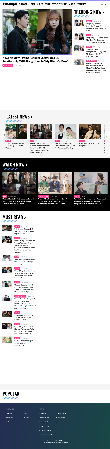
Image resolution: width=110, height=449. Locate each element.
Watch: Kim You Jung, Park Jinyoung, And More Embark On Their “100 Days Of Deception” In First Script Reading (25, 303)
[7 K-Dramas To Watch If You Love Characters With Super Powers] (7, 228)
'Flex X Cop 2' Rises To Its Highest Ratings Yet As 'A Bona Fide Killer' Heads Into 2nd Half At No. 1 (24, 330)
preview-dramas (20, 296)
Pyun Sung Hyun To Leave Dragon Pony (89, 144)
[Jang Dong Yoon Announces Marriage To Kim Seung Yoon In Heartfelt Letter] (79, 36)
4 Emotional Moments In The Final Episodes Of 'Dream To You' (23, 317)
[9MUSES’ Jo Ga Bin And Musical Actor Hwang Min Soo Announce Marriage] (65, 131)
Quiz (33, 4)
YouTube (26, 417)
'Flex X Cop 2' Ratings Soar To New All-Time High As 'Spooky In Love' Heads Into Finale (24, 274)
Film (32, 140)
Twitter (8, 422)
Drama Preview (8, 65)
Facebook (9, 413)
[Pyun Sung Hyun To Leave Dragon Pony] (90, 131)
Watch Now (13, 164)
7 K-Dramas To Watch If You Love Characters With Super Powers (24, 231)
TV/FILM (63, 4)
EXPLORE (23, 4)
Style (55, 4)
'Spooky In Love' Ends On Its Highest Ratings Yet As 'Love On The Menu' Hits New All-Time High (24, 288)
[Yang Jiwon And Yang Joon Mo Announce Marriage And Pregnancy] (7, 258)
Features (81, 4)
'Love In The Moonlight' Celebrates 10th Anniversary (23, 343)
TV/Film (77, 196)
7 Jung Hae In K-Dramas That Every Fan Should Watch (14, 145)
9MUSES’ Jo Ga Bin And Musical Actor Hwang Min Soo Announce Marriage (65, 145)
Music (72, 4)
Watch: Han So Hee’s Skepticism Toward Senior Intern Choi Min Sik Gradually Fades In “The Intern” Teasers (40, 147)
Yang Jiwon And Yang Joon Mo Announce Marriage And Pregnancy (24, 261)
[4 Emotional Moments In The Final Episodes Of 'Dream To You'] (7, 314)
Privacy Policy (44, 422)
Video (40, 4)
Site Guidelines (61, 413)
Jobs (57, 422)
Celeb (47, 4)
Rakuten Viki (59, 443)
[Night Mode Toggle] (105, 4)
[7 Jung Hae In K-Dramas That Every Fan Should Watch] (16, 131)
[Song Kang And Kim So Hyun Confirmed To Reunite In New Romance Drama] (79, 22)
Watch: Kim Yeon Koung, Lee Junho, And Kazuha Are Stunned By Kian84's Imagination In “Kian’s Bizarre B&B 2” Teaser (90, 202)
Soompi (82, 140)
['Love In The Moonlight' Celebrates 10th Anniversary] (7, 340)
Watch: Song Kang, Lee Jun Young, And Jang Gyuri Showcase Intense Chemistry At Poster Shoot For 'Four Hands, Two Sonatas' (24, 246)
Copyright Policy (45, 430)
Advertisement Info (46, 435)
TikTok (25, 413)
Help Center (60, 417)
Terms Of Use (44, 417)
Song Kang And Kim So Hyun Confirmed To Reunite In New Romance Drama (96, 27)
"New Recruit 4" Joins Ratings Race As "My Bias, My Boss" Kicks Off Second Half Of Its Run (96, 52)
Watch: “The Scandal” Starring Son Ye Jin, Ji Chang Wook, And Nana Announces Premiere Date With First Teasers (96, 67)
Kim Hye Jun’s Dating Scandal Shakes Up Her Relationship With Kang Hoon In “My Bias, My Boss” (35, 59)
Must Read (12, 217)
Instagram (9, 417)
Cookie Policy (44, 426)
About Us (42, 413)
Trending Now (88, 11)
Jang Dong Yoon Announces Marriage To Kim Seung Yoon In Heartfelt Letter (97, 40)
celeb (17, 256)
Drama (89, 21)
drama (17, 226)
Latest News (18, 116)
